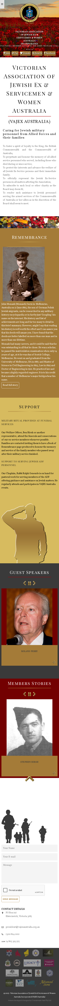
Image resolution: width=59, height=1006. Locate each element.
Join (7, 53)
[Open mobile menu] (2, 4)
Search (38, 53)
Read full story (10, 385)
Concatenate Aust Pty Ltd (41, 1000)
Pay (16, 53)
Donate (26, 53)
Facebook (50, 53)
